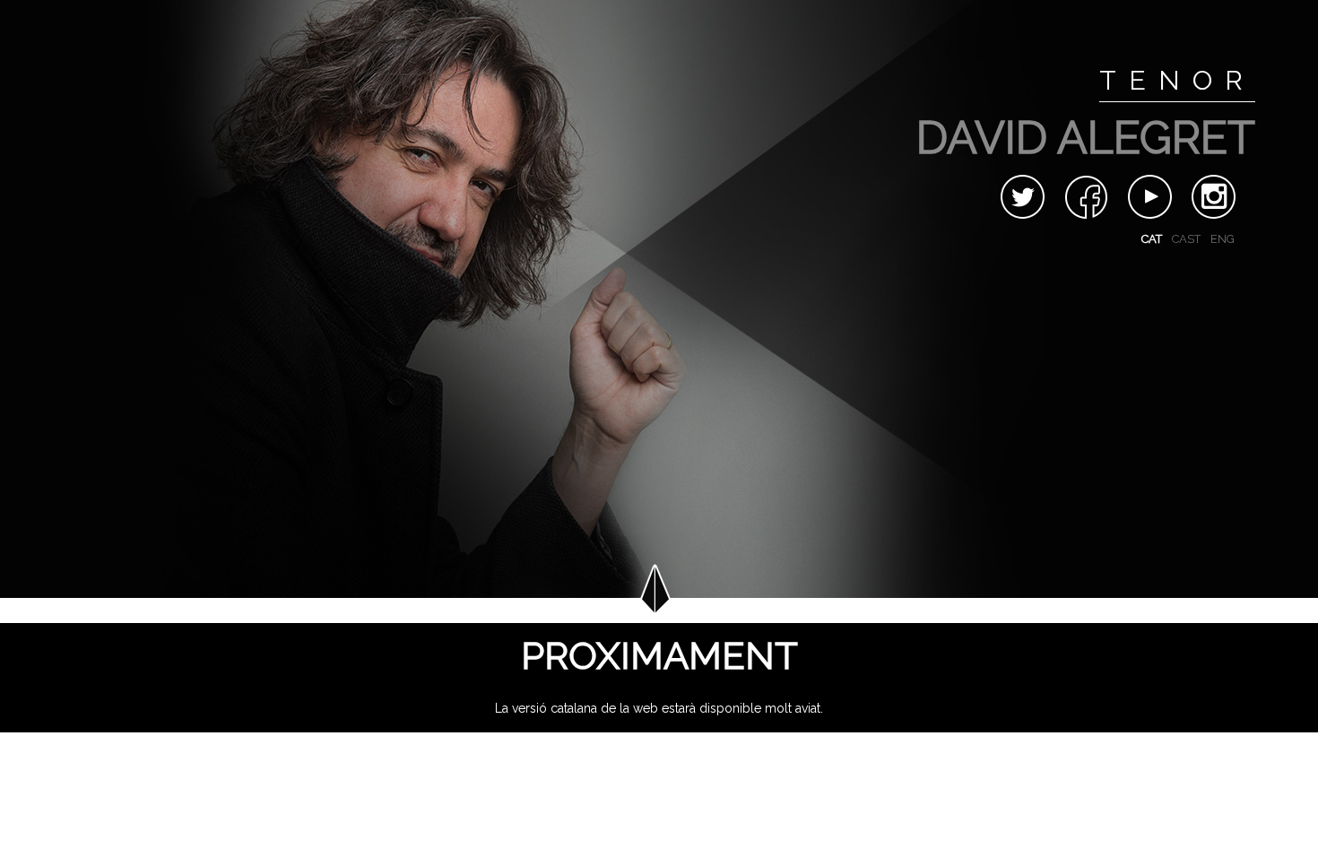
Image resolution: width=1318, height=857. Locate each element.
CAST (1186, 239)
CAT (1151, 239)
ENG (1222, 239)
